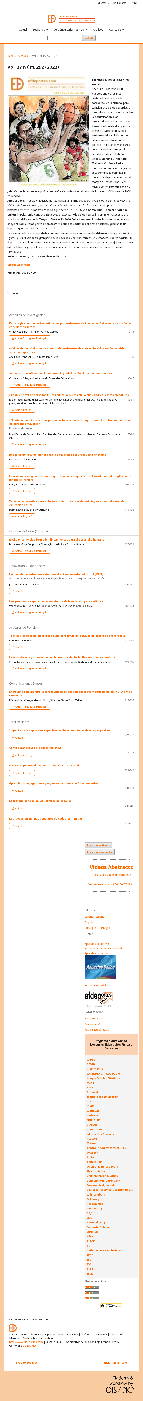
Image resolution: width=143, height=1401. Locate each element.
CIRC (90, 1101)
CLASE (91, 1241)
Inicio (10, 56)
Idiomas (102, 2)
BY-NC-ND (29, 1345)
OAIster (92, 1152)
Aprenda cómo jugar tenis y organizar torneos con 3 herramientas (53, 783)
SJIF (89, 1245)
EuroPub (92, 1231)
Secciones (39, 29)
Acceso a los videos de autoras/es (111, 874)
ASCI (90, 1269)
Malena (92, 1143)
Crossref (92, 1092)
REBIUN (92, 1138)
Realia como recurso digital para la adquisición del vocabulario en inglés (57, 454)
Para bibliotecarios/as (97, 1029)
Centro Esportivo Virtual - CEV (106, 1148)
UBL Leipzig (94, 1208)
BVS (89, 1264)
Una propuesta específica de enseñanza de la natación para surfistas (56, 601)
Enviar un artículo (98, 845)
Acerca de (115, 29)
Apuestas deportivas (97, 944)
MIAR (90, 1083)
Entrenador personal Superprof (103, 948)
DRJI (90, 1213)
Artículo (19, 591)
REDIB (91, 1064)
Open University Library (102, 1166)
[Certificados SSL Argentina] (111, 1307)
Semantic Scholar (98, 1227)
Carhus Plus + (96, 1162)
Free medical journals (101, 1185)
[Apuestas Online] (100, 978)
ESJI (89, 1218)
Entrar (134, 2)
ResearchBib (95, 1204)
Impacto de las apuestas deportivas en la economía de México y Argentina (59, 730)
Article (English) (23, 410)
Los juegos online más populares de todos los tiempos (45, 818)
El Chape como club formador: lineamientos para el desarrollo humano (56, 539)
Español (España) (95, 916)
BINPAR (92, 1124)
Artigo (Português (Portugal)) (31, 338)
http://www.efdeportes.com (26, 1342)
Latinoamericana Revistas (104, 1250)
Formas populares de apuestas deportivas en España (45, 765)
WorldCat (93, 1110)
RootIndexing (96, 1222)
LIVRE (90, 1106)
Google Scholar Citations (103, 1078)
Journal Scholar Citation (102, 1097)
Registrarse (119, 2)
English (89, 922)
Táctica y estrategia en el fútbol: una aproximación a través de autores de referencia (67, 635)
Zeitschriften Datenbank (103, 1180)
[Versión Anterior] (99, 1006)
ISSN (90, 1273)
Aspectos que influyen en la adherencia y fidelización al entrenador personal (60, 373)
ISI (89, 1259)
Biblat (91, 1236)
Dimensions (94, 1129)
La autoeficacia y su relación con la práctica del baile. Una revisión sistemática (62, 657)
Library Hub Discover (100, 1134)
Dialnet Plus (95, 1069)
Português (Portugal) (97, 928)
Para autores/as (93, 1024)
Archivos (98, 29)
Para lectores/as (94, 1018)
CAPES (91, 1059)
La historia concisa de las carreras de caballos (40, 801)
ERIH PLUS (93, 1120)
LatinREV (92, 1115)
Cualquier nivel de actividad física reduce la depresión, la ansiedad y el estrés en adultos (69, 395)
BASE (90, 1087)
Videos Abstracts (111, 867)
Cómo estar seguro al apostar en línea (35, 748)
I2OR (90, 1255)
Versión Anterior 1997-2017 (70, 29)
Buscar (89, 37)
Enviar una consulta (99, 852)
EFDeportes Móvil (95, 985)
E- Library (93, 1199)
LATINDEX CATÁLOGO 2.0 (103, 1073)
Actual (23, 29)
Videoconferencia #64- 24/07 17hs (111, 884)
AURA (90, 1157)
